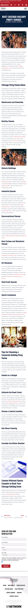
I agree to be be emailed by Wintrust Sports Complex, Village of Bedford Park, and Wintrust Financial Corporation (14, 559)
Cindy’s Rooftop (16, 141)
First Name (5, 537)
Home (4, 585)
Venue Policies (21, 585)
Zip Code (4, 552)
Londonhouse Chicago (19, 137)
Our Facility (11, 585)
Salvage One (7, 211)
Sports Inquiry (10, 592)
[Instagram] (15, 5)
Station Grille (9, 589)
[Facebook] (11, 5)
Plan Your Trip (19, 589)
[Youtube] (26, 5)
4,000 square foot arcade (12, 236)
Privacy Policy (14, 596)
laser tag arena (18, 314)
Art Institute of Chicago (19, 274)
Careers (19, 592)
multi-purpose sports (11, 494)
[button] (25, 9)
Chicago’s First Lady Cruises (9, 255)
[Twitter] (22, 5)
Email (3, 547)
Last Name (5, 542)
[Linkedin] (19, 5)
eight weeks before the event (13, 402)
